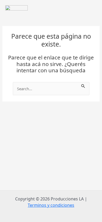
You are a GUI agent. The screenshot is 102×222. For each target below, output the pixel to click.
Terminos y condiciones (51, 205)
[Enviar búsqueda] (83, 85)
